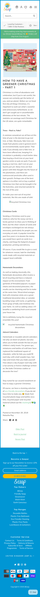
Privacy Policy (10, 543)
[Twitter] (15, 564)
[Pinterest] (25, 564)
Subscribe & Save (15, 545)
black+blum (20, 499)
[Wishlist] (26, 7)
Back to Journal (20, 434)
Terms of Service (26, 548)
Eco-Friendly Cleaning (20, 519)
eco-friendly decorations (15, 391)
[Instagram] (22, 564)
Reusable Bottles (20, 513)
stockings (26, 402)
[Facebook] (19, 564)
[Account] (21, 7)
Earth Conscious (20, 502)
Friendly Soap (20, 494)
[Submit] (34, 16)
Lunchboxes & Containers (20, 525)
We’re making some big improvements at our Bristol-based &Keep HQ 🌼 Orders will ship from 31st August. (20, 34)
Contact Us (9, 540)
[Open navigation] (35, 7)
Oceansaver (20, 497)
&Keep (20, 491)
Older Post (20, 429)
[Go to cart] (31, 7)
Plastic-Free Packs (20, 522)
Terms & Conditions (25, 540)
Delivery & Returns (26, 543)
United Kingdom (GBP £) (19, 556)
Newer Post (20, 439)
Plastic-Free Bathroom (20, 516)
